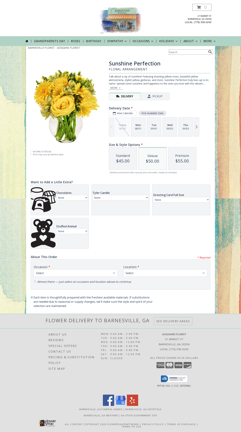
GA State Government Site (139, 415)
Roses (75, 41)
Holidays (166, 41)
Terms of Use (131, 426)
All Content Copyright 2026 (85, 424)
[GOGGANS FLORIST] (120, 20)
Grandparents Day (49, 41)
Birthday (93, 41)
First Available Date (152, 113)
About (188, 41)
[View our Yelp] (132, 405)
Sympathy (115, 41)
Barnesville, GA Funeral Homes (100, 409)
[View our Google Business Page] (120, 405)
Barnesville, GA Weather (101, 415)
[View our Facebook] (108, 405)
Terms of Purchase (181, 424)
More (207, 41)
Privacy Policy (153, 424)
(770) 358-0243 (202, 22)
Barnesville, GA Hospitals (143, 409)
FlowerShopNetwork (123, 424)
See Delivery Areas (173, 321)
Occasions (141, 41)
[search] (210, 52)
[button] (201, 7)
